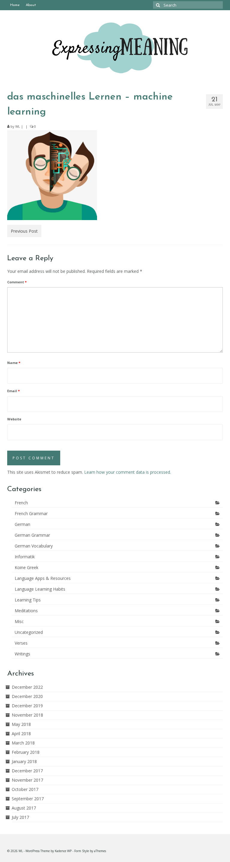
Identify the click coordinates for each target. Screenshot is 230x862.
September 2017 (28, 798)
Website (14, 419)
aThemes (100, 851)
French (21, 503)
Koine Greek (26, 567)
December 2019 (27, 705)
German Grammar (32, 535)
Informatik (25, 556)
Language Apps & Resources (43, 578)
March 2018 (23, 743)
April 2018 (21, 733)
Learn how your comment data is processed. (127, 472)
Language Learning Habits (40, 589)
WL (17, 126)
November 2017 (27, 780)
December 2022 (27, 687)
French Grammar (31, 513)
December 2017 (27, 771)
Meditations (26, 610)
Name (13, 362)
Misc (19, 621)
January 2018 (24, 761)
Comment (17, 282)
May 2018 (21, 724)
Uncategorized (29, 632)
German (22, 524)
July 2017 (20, 817)
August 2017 (24, 808)
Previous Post (24, 231)
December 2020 (27, 696)
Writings (22, 654)
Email (13, 391)
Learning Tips (28, 600)
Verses (21, 643)
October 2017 (25, 789)
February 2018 (26, 752)
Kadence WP (63, 851)
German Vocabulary (34, 546)
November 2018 (27, 715)
